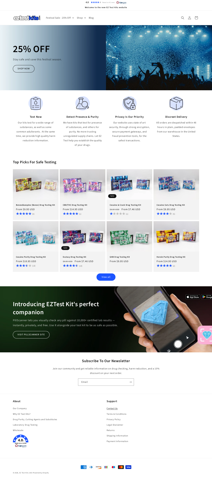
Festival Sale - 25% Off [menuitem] (58, 18)
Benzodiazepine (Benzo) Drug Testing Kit (35, 205)
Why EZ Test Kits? (21, 414)
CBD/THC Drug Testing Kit (75, 205)
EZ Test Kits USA (25, 473)
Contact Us (112, 408)
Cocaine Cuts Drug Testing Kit (171, 205)
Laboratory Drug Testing (25, 424)
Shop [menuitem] (80, 18)
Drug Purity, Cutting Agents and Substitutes (35, 419)
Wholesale (18, 430)
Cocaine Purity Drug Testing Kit (31, 257)
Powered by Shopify (41, 473)
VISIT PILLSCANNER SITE (31, 334)
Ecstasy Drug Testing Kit (74, 257)
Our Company (20, 408)
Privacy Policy (114, 419)
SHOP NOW (24, 68)
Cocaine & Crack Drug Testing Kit (125, 205)
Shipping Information (117, 436)
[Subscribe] (130, 382)
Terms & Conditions (116, 414)
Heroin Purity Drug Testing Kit (171, 257)
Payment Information (117, 441)
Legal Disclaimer (115, 424)
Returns (111, 430)
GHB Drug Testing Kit (120, 257)
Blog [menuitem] (91, 18)
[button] (106, 2)
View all (106, 277)
